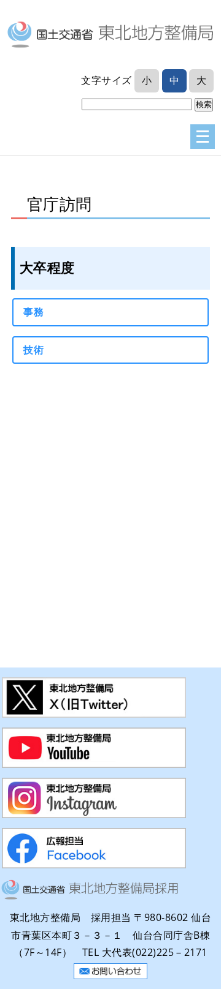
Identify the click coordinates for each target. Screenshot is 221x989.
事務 (33, 311)
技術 (33, 349)
